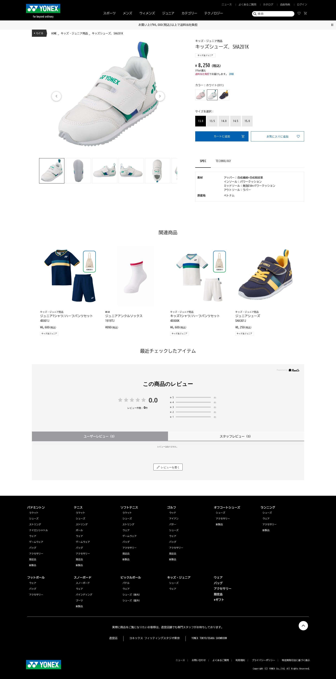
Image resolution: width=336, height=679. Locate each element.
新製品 (266, 530)
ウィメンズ (147, 13)
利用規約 (240, 660)
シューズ (267, 512)
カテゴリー (189, 13)
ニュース (227, 4)
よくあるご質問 (247, 4)
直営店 (113, 638)
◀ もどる (38, 33)
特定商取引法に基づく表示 (296, 660)
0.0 (153, 400)
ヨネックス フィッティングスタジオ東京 (154, 638)
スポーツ (109, 13)
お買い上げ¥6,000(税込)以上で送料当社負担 (168, 24)
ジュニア (168, 13)
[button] (159, 96)
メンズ (127, 13)
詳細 (231, 74)
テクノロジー (213, 13)
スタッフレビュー (236, 436)
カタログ (268, 4)
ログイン (302, 4)
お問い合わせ (199, 660)
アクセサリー (269, 524)
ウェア (266, 518)
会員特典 (285, 4)
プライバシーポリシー (263, 660)
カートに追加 (222, 136)
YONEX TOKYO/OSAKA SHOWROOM (209, 638)
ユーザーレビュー (100, 436)
